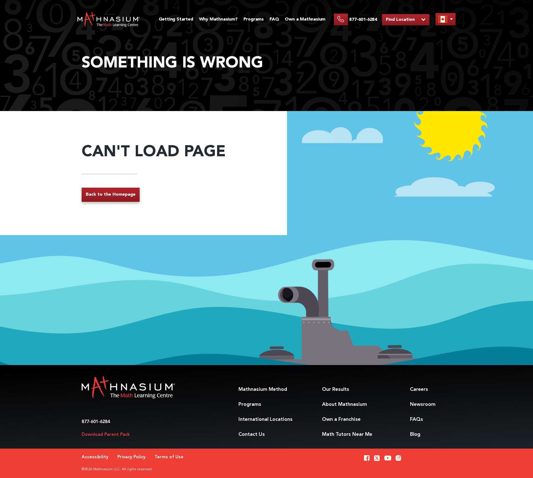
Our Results (335, 389)
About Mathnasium (344, 404)
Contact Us (251, 434)
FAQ (274, 19)
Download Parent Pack (106, 434)
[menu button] (446, 19)
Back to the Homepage (110, 194)
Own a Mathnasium (305, 19)
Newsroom (423, 404)
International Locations (265, 419)
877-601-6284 (96, 422)
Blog (415, 434)
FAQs (416, 419)
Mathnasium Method (262, 389)
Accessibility (95, 457)
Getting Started (176, 19)
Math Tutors (347, 434)
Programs (253, 19)
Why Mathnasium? (218, 19)
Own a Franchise (341, 419)
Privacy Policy (131, 457)
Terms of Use (169, 457)
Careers (419, 389)
